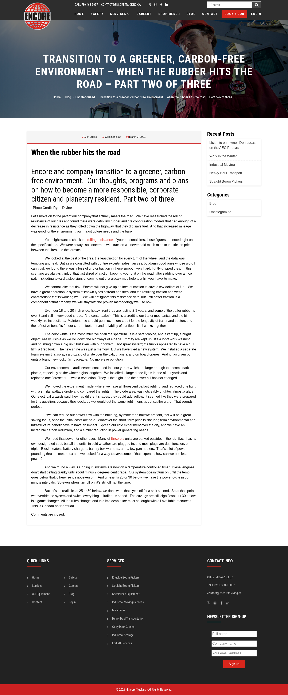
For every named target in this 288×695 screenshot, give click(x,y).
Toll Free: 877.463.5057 (221, 585)
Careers (144, 14)
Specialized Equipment (126, 594)
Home (79, 14)
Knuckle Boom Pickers (126, 577)
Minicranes (118, 610)
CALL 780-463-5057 (86, 4)
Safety (97, 14)
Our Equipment (41, 594)
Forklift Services (122, 643)
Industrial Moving (222, 164)
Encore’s (117, 438)
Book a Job (234, 14)
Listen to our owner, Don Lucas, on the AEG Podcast (232, 145)
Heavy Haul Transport (225, 173)
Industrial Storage (123, 635)
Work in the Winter (223, 156)
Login (256, 14)
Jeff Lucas (91, 136)
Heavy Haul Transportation (128, 618)
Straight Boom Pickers (226, 181)
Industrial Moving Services (128, 602)
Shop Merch (169, 14)
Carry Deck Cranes (123, 627)
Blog (191, 14)
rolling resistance (100, 240)
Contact (210, 14)
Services (118, 14)
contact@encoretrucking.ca (121, 4)
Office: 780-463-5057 (220, 577)
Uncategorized (220, 212)
